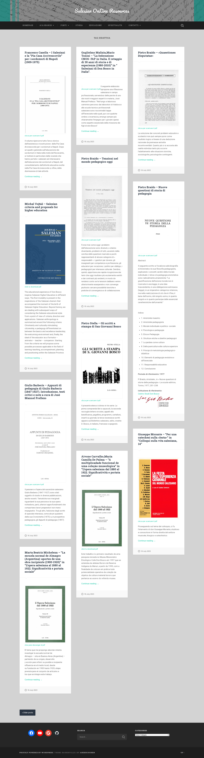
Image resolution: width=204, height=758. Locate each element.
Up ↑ (183, 753)
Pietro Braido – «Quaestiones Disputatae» (157, 54)
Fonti (64, 25)
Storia (79, 25)
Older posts (28, 712)
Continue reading (39, 176)
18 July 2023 (32, 187)
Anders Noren (87, 753)
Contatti (134, 25)
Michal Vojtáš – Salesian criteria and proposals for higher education (41, 207)
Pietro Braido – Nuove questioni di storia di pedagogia (152, 190)
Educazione (95, 25)
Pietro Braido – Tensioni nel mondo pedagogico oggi (99, 160)
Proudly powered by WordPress (36, 753)
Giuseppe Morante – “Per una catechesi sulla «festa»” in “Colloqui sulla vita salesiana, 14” (157, 439)
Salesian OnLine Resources (102, 10)
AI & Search (46, 25)
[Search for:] (102, 737)
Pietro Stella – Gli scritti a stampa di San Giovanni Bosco (101, 324)
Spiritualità (115, 25)
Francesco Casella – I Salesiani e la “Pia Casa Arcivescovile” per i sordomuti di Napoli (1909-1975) (45, 57)
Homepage (28, 25)
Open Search (182, 25)
